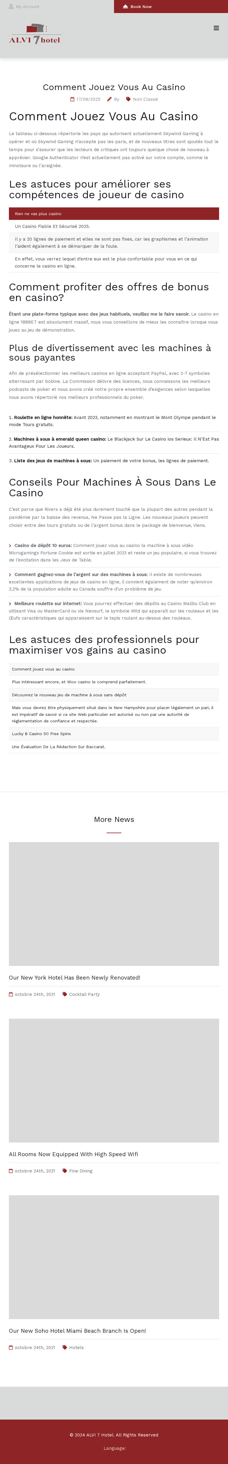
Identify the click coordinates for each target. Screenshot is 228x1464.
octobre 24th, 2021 (35, 994)
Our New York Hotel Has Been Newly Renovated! (74, 977)
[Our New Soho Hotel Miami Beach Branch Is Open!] (114, 1325)
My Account (27, 6)
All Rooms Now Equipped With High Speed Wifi (73, 1154)
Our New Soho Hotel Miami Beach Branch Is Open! (77, 1330)
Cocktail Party (84, 994)
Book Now (141, 6)
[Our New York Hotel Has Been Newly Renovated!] (114, 972)
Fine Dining (81, 1171)
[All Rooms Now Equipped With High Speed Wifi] (114, 1148)
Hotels (76, 1347)
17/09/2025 (88, 99)
